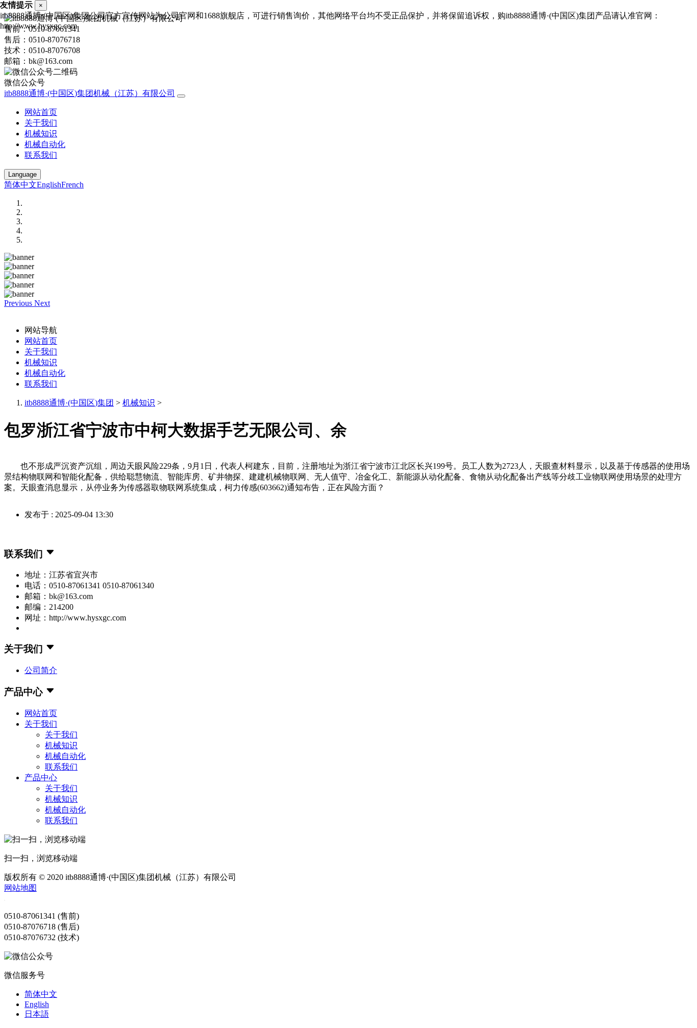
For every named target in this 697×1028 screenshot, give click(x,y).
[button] (19, 303)
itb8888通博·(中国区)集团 (69, 402)
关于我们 (40, 122)
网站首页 (40, 112)
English (49, 184)
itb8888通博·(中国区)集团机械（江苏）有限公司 (89, 93)
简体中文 (20, 184)
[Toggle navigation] (181, 96)
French (72, 184)
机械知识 (40, 133)
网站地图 (20, 887)
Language (22, 174)
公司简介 (40, 670)
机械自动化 (44, 144)
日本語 (36, 1014)
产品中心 (40, 777)
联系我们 (40, 155)
